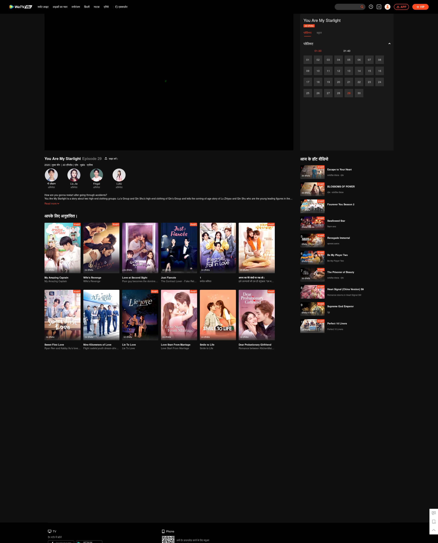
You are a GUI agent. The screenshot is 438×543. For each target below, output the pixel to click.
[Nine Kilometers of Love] (101, 315)
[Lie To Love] (140, 315)
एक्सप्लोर (123, 7)
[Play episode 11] (328, 71)
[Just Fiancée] (179, 248)
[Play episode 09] (308, 71)
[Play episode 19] (328, 82)
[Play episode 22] (359, 82)
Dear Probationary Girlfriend (255, 344)
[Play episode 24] (379, 82)
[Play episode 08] (379, 59)
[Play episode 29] (349, 93)
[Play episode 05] (349, 59)
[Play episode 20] (338, 82)
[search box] (362, 7)
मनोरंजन (76, 7)
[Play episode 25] (308, 93)
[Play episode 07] (369, 59)
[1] (218, 248)
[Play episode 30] (359, 93)
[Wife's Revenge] (101, 248)
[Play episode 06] (359, 59)
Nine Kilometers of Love (97, 344)
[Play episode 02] (318, 59)
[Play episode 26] (318, 93)
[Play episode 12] (338, 71)
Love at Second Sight (134, 277)
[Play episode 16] (379, 71)
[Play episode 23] (369, 82)
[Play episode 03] (328, 59)
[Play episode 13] (349, 71)
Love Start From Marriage (175, 344)
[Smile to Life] (218, 315)
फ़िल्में (86, 7)
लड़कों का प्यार (60, 7)
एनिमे (106, 7)
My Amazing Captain (56, 277)
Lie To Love (129, 344)
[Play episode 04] (338, 59)
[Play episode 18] (318, 82)
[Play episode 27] (328, 93)
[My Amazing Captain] (62, 248)
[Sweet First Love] (62, 315)
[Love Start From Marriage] (179, 315)
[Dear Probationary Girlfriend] (257, 315)
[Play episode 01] (308, 59)
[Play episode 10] (318, 71)
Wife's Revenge (92, 277)
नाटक (97, 7)
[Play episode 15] (369, 71)
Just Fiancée (168, 277)
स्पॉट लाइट (43, 7)
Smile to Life (207, 344)
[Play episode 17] (308, 82)
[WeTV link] (21, 7)
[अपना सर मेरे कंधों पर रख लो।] (257, 248)
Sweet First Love (54, 344)
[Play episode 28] (338, 93)
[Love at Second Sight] (140, 248)
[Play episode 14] (359, 71)
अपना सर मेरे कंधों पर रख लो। (252, 277)
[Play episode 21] (349, 82)
